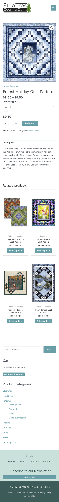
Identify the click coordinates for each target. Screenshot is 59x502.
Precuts (6, 423)
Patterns (7, 401)
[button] (51, 27)
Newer (12, 413)
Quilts (5, 433)
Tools (5, 438)
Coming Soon (15, 405)
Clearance (7, 391)
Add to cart (30, 123)
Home (10, 492)
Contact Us (29, 496)
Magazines (8, 396)
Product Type (9, 101)
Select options (15, 250)
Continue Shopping (13, 374)
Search (50, 349)
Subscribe (29, 477)
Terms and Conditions (26, 492)
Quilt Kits (7, 428)
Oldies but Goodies (17, 418)
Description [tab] (8, 142)
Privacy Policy (44, 492)
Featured (13, 409)
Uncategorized (9, 442)
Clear (5, 111)
